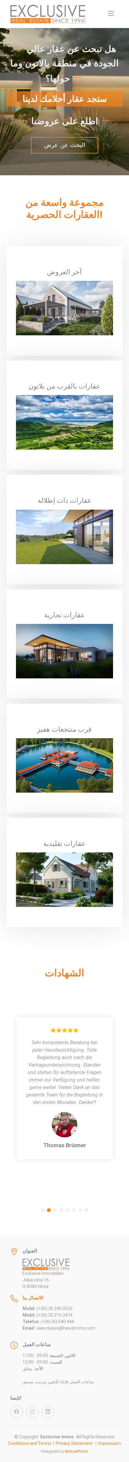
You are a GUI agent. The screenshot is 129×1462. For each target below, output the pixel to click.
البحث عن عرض (64, 145)
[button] (42, 1210)
